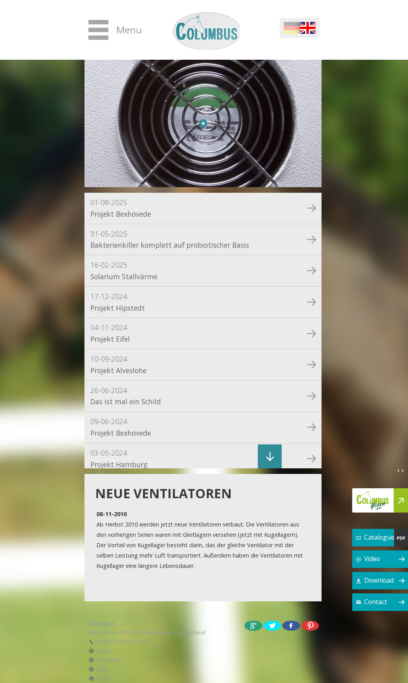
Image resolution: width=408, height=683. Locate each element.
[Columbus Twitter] (272, 625)
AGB (101, 669)
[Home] (205, 30)
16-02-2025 (123, 270)
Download (379, 580)
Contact (375, 601)
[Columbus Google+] (253, 625)
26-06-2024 (125, 396)
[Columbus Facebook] (291, 625)
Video (372, 558)
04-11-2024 (110, 333)
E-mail (103, 650)
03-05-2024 (118, 458)
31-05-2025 (169, 239)
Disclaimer (108, 659)
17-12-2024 (117, 302)
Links (102, 678)
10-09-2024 (118, 364)
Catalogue (379, 537)
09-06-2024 (120, 427)
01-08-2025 (120, 208)
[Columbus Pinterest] (310, 625)
